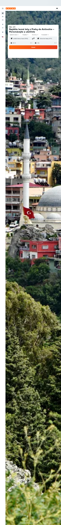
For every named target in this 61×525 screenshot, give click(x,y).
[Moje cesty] (3, 32)
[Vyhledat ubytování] (3, 16)
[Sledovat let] (3, 27)
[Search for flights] (3, 13)
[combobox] (35, 35)
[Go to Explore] (3, 24)
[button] (2, 8)
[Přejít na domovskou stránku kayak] (11, 8)
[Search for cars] (3, 19)
